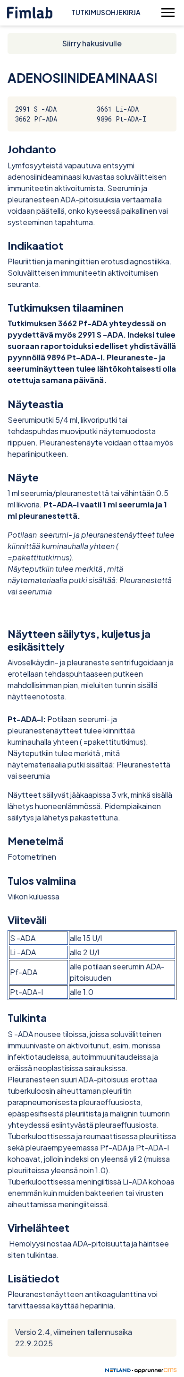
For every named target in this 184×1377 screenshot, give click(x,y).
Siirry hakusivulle (92, 43)
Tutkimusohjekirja (106, 12)
